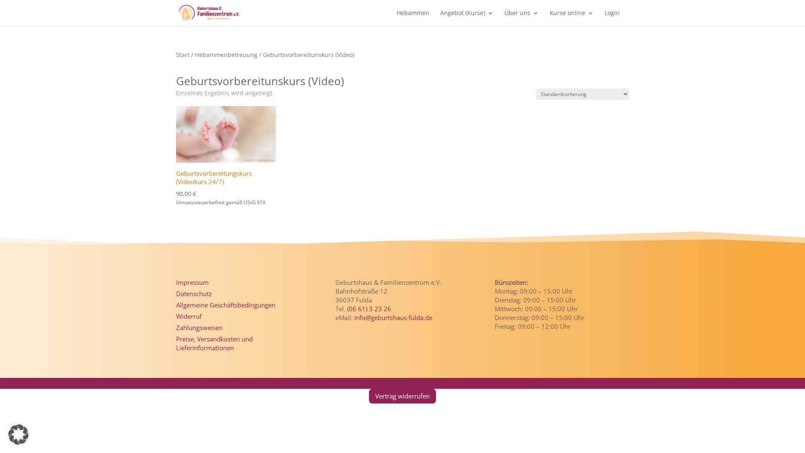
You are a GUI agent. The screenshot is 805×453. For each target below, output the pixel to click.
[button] (18, 434)
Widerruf (189, 316)
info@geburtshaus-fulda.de (393, 317)
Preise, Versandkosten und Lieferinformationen (214, 343)
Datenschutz (194, 293)
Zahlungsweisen (199, 327)
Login (612, 13)
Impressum (192, 282)
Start (183, 55)
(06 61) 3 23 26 (369, 309)
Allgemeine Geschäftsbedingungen (225, 305)
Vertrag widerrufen (402, 396)
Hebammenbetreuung (226, 55)
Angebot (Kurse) (462, 13)
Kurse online (567, 13)
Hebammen (413, 13)
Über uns (517, 13)
